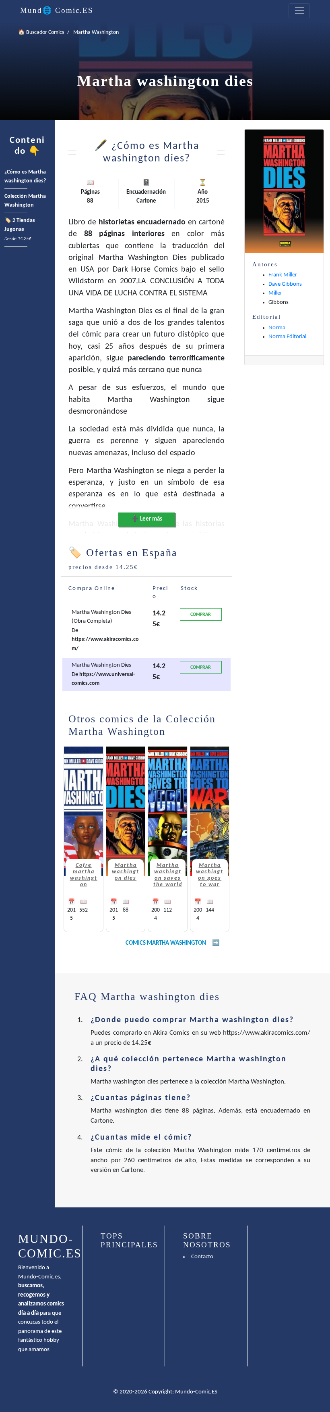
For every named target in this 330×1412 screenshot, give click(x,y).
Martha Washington (96, 32)
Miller (275, 293)
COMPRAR (200, 614)
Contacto (202, 1257)
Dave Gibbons (285, 284)
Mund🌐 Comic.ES (56, 10)
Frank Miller (282, 275)
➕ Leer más (146, 519)
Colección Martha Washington (25, 201)
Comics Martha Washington (166, 943)
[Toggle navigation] (299, 11)
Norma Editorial (287, 337)
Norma (276, 328)
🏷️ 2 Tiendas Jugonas (19, 229)
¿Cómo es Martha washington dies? (25, 176)
